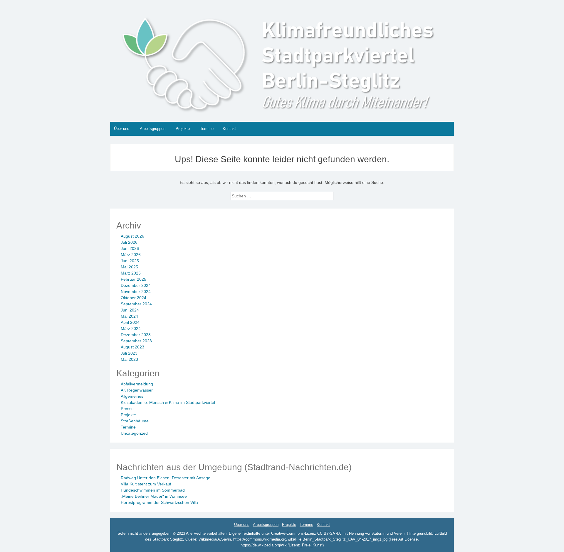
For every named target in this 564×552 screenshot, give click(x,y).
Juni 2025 (130, 260)
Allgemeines (132, 396)
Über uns (121, 128)
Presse (127, 408)
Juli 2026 (129, 242)
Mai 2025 (129, 267)
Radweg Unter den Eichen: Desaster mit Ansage (165, 477)
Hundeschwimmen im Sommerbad (153, 490)
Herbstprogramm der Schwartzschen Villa (159, 502)
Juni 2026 (130, 248)
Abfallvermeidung (137, 384)
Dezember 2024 (136, 285)
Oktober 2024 (133, 297)
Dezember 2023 (136, 334)
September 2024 (136, 304)
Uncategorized (134, 433)
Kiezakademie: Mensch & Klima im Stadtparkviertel (168, 402)
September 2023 (136, 340)
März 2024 (131, 328)
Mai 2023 (129, 359)
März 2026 (131, 254)
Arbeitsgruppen (152, 128)
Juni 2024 (130, 310)
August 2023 (132, 347)
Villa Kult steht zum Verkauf (146, 484)
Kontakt (229, 128)
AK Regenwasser (137, 390)
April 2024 (130, 322)
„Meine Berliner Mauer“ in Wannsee (154, 496)
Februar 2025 (133, 279)
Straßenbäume (135, 421)
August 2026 (132, 236)
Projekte (183, 128)
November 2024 (136, 291)
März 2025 (131, 273)
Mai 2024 (129, 316)
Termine (207, 128)
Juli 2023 (129, 353)
